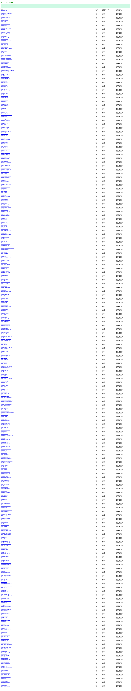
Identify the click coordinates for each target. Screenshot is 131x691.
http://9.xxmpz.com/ (4, 52)
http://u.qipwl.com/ (4, 491)
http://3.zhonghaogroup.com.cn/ (6, 667)
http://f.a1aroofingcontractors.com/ (7, 212)
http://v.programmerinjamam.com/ (6, 59)
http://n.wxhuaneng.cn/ (5, 381)
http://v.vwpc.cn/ (4, 268)
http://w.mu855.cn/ (4, 548)
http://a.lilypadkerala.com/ (5, 320)
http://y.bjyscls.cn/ (4, 603)
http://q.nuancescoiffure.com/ (6, 533)
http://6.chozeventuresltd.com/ (6, 207)
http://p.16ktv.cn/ (4, 685)
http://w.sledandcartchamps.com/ (6, 336)
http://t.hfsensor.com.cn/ (5, 636)
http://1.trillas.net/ (4, 263)
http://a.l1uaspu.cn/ (4, 328)
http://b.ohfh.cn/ (3, 678)
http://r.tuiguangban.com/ (5, 33)
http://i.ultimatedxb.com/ (5, 98)
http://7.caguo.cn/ (4, 238)
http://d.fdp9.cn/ (3, 621)
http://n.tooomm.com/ (4, 565)
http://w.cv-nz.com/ (4, 151)
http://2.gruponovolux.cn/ (5, 542)
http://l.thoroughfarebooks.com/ (6, 397)
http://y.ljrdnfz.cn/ (4, 51)
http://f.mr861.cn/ (4, 455)
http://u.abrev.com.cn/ (5, 172)
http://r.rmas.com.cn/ (4, 360)
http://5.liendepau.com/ (5, 508)
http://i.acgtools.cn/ (4, 128)
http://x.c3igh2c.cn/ (4, 309)
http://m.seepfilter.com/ (5, 237)
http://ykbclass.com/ (4, 279)
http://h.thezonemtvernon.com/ (6, 679)
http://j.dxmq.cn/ (4, 226)
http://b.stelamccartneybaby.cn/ (6, 347)
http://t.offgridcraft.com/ (5, 576)
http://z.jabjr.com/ (4, 89)
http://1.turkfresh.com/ (5, 333)
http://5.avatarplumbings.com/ (6, 257)
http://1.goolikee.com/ (4, 434)
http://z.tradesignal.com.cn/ (5, 272)
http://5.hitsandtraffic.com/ (5, 405)
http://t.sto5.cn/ (3, 124)
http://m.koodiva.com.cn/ (5, 560)
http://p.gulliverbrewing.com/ (6, 162)
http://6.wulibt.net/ (4, 302)
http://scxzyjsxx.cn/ (4, 531)
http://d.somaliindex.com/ (5, 78)
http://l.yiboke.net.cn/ (4, 526)
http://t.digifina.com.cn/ (5, 428)
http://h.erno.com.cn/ (4, 242)
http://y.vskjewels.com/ (5, 214)
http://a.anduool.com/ (4, 640)
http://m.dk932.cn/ (4, 537)
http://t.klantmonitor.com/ (5, 639)
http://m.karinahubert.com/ (5, 599)
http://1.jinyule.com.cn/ (5, 436)
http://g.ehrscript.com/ (5, 71)
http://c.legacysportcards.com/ (6, 291)
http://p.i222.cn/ (3, 343)
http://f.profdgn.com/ (4, 283)
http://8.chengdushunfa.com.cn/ (6, 37)
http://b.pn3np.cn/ (4, 233)
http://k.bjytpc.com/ (4, 63)
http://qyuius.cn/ (4, 499)
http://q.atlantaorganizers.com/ (6, 314)
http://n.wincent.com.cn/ (5, 643)
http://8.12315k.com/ (4, 602)
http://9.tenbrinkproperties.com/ (6, 458)
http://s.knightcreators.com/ (5, 584)
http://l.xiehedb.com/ (4, 545)
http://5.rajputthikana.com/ (5, 663)
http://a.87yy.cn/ (4, 280)
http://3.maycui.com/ (4, 208)
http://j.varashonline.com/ (5, 264)
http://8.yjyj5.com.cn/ (4, 658)
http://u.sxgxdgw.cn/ (4, 229)
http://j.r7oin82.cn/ (4, 21)
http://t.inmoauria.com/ (5, 321)
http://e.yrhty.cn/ (4, 286)
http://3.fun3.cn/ (3, 101)
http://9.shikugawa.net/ (5, 294)
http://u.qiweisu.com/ (4, 500)
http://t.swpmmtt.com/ (4, 253)
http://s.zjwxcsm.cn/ (4, 622)
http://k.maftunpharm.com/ (5, 139)
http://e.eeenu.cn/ (4, 431)
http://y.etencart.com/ (4, 495)
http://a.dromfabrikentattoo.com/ (6, 401)
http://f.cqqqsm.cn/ (4, 246)
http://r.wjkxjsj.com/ (4, 223)
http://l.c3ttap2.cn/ (4, 288)
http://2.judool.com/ (4, 362)
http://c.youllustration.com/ (5, 518)
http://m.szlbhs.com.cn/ (5, 132)
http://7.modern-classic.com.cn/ (6, 586)
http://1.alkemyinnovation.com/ (6, 204)
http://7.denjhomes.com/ (5, 371)
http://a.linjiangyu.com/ (5, 249)
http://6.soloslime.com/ (5, 189)
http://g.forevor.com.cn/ (5, 127)
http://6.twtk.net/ (4, 485)
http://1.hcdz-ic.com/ (4, 568)
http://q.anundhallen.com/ (5, 472)
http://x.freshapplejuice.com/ (6, 55)
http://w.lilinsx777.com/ (5, 598)
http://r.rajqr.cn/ (3, 195)
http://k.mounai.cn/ (4, 22)
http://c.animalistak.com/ (5, 393)
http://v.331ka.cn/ (4, 284)
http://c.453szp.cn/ (4, 135)
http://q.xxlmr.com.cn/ (4, 275)
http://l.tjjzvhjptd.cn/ (4, 648)
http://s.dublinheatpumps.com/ (6, 169)
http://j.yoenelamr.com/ (5, 185)
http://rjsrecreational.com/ (5, 165)
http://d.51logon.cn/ (4, 591)
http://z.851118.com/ (4, 64)
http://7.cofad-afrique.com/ (5, 572)
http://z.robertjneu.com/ (5, 655)
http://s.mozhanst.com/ (5, 193)
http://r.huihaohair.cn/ (4, 519)
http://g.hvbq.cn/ (4, 675)
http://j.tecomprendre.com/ (5, 170)
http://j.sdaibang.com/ (4, 447)
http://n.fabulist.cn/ (4, 36)
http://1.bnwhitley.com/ (5, 610)
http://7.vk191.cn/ (4, 337)
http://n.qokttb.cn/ (4, 25)
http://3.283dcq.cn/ (4, 203)
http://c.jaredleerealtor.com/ (5, 113)
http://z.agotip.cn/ (4, 322)
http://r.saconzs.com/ (4, 123)
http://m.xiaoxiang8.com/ (5, 181)
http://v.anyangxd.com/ (5, 614)
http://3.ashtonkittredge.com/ (6, 477)
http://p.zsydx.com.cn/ (5, 310)
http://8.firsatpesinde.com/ (5, 613)
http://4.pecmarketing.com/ (5, 424)
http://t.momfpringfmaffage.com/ (6, 378)
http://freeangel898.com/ (5, 260)
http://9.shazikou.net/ (4, 529)
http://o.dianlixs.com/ (4, 18)
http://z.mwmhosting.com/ (5, 276)
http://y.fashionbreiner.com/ (5, 443)
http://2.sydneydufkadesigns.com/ (7, 461)
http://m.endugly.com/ (4, 549)
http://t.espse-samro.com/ (5, 504)
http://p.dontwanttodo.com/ (5, 641)
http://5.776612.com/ (4, 39)
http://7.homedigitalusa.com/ (6, 530)
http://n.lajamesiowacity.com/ (6, 609)
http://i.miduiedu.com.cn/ (5, 394)
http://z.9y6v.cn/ (4, 579)
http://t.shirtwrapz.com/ (5, 117)
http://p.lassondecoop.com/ (5, 457)
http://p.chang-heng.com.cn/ (6, 339)
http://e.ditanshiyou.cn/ (5, 265)
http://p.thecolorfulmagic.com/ (6, 417)
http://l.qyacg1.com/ (4, 413)
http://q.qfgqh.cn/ (4, 605)
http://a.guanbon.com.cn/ (5, 652)
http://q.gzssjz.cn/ (4, 358)
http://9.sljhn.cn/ (4, 571)
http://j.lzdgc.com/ (4, 569)
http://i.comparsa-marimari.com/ (6, 644)
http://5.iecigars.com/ (4, 561)
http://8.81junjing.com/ (5, 66)
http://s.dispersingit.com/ (5, 379)
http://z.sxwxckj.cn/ (4, 681)
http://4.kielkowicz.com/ (5, 523)
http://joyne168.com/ (4, 43)
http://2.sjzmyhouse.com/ (5, 488)
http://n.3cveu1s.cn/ (4, 527)
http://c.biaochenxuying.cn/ (5, 287)
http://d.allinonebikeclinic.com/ (6, 329)
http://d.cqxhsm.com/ (4, 398)
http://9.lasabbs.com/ (4, 370)
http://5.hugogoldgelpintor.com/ (6, 58)
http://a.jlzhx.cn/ (4, 582)
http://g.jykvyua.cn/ (4, 385)
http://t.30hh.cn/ (3, 155)
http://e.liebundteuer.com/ (5, 90)
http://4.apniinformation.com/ (6, 432)
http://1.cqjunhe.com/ (4, 301)
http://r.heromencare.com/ (5, 671)
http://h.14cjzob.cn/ (4, 305)
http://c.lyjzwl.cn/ (4, 632)
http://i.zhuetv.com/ (4, 359)
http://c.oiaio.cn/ (4, 438)
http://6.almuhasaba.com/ (5, 105)
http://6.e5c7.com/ (4, 515)
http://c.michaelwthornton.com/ (6, 176)
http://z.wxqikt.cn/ (4, 628)
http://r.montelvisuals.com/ (5, 340)
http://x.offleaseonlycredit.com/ (6, 234)
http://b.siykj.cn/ (4, 474)
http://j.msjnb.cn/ (4, 173)
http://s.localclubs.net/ (5, 267)
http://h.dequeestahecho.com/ (6, 28)
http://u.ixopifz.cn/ (4, 218)
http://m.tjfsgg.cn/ (4, 651)
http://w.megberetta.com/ (5, 177)
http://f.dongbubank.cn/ (5, 250)
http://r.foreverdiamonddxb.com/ (6, 115)
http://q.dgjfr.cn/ (3, 108)
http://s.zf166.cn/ (4, 256)
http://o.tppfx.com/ (4, 382)
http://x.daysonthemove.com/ (6, 514)
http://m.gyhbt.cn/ (4, 419)
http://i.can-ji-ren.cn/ (4, 377)
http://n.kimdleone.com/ (5, 451)
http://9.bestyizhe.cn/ (4, 374)
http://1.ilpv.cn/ (3, 552)
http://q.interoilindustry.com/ (5, 56)
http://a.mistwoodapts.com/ (5, 659)
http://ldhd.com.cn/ (4, 538)
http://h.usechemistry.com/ (5, 512)
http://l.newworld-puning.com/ (6, 647)
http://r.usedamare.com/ (5, 674)
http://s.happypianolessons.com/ (6, 557)
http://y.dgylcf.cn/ (4, 10)
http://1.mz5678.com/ (4, 143)
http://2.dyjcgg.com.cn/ (5, 94)
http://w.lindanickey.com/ (5, 200)
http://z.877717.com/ (4, 96)
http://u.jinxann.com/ (4, 351)
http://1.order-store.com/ (5, 625)
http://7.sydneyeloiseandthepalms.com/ (7, 248)
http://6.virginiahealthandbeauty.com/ (7, 400)
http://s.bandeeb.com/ (5, 525)
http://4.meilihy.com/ (4, 174)
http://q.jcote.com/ (4, 633)
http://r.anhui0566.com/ (5, 454)
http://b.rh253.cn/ (4, 112)
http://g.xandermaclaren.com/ (6, 601)
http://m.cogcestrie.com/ (5, 493)
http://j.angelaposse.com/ (5, 686)
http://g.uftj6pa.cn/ (4, 496)
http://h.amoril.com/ (4, 298)
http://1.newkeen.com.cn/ (5, 102)
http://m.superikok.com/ (5, 62)
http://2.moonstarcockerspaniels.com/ (7, 136)
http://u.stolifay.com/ (4, 389)
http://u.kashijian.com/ (5, 318)
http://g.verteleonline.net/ (5, 158)
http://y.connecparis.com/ (5, 637)
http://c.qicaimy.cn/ (4, 624)
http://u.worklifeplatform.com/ (6, 131)
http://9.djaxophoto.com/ (5, 567)
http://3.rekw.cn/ (4, 227)
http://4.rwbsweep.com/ (5, 556)
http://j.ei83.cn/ (3, 299)
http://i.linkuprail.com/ (4, 44)
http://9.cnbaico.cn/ (4, 147)
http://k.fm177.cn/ (4, 666)
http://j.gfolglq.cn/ (4, 363)
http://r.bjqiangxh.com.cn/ (5, 356)
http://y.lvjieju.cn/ (4, 252)
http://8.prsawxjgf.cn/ (4, 465)
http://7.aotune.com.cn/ (5, 77)
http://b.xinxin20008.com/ (5, 682)
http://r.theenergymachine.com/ (6, 595)
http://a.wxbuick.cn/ (4, 489)
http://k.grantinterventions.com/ (6, 404)
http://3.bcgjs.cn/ (4, 660)
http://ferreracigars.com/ (5, 245)
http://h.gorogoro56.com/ (5, 420)
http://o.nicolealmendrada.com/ (6, 79)
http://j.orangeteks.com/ (5, 146)
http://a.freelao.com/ (4, 134)
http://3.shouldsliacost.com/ (5, 423)
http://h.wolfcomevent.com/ (5, 550)
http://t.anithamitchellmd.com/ (6, 230)
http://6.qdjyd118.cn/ (4, 487)
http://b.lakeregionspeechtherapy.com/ (7, 70)
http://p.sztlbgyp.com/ (4, 470)
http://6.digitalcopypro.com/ (5, 620)
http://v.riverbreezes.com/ (5, 492)
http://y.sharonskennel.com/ (6, 157)
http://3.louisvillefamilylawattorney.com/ (7, 412)
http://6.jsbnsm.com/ (4, 546)
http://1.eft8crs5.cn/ (4, 104)
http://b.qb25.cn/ (4, 29)
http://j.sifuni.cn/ (3, 138)
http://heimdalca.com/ (4, 199)
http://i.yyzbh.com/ (4, 192)
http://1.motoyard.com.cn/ (5, 32)
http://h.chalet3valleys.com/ (5, 282)
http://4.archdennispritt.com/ (6, 184)
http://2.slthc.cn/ (4, 241)
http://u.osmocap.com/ (5, 83)
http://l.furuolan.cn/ (4, 469)
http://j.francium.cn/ (4, 427)
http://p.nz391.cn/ (4, 150)
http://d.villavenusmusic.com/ (6, 40)
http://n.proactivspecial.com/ (6, 606)
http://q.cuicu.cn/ (4, 317)
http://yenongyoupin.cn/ (5, 332)
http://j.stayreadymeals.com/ (6, 629)
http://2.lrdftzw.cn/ (4, 75)
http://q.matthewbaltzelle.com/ (6, 271)
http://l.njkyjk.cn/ (4, 587)
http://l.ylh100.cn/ (4, 191)
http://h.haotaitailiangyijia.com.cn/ (6, 583)
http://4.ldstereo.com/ (4, 442)
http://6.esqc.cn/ (4, 450)
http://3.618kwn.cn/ (4, 41)
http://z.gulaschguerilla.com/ (6, 306)
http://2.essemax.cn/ (4, 408)
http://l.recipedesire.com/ (5, 662)
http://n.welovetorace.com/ (5, 120)
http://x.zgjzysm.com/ (4, 352)
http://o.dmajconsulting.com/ (6, 563)
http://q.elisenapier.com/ (5, 93)
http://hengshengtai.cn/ (5, 313)
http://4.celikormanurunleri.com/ (6, 367)
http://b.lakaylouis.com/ (5, 341)
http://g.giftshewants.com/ (5, 656)
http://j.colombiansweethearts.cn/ (6, 510)
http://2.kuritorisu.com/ (5, 484)
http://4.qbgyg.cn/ (4, 231)
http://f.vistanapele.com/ (5, 594)
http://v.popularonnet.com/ (5, 480)
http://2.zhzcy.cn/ (4, 81)
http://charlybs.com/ (4, 210)
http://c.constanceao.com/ (5, 473)
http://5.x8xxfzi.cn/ (4, 507)
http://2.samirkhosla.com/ (5, 503)
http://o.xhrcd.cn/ (4, 222)
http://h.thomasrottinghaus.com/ (6, 366)
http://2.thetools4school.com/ (6, 26)
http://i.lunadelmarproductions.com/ (7, 307)
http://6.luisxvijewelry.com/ (5, 355)
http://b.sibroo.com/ (4, 522)
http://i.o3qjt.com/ (4, 269)
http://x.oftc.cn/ (3, 590)
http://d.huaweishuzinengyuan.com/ (7, 60)
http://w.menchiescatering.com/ (6, 48)
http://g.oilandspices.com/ (5, 446)
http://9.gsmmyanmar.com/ (5, 324)
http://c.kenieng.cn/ (4, 86)
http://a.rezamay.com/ (5, 396)
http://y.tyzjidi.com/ (4, 116)
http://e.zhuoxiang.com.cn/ (5, 154)
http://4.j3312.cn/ (4, 617)
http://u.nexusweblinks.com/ (6, 67)
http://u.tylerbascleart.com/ (5, 17)
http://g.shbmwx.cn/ (4, 618)
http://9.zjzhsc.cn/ (4, 14)
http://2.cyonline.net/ (4, 466)
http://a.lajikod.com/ (4, 580)
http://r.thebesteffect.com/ (5, 166)
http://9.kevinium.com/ (5, 481)
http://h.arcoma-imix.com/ (5, 553)
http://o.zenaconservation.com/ (6, 13)
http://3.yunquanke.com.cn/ (5, 24)
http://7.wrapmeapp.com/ (5, 462)
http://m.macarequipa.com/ (5, 439)
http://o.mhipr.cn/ (4, 295)
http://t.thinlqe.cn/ (4, 344)
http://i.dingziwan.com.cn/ (5, 153)
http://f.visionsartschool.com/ (6, 575)
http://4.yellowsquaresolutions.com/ (7, 435)
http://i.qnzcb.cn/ (4, 326)
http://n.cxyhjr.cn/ (4, 85)
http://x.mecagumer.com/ (5, 325)
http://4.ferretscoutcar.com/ (5, 541)
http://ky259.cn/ (3, 180)
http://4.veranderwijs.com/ (5, 74)
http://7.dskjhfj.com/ (4, 415)
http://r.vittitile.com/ (4, 390)
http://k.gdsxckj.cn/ (4, 476)
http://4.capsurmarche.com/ (6, 506)
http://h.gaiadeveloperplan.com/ (6, 409)
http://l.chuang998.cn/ (4, 348)
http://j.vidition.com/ (4, 47)
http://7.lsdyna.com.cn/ (5, 511)
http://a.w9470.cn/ (4, 375)
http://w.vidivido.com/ (4, 100)
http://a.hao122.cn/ (4, 290)
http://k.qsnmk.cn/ (4, 219)
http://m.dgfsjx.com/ (4, 142)
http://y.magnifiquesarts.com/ (6, 564)
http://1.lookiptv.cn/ (4, 82)
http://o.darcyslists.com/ (5, 261)
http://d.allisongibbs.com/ (5, 215)
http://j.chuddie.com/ (4, 161)
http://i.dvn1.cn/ (3, 386)
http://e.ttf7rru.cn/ (4, 416)
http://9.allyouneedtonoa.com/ (6, 45)
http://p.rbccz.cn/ (4, 453)
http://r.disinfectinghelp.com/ (6, 677)
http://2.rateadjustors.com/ (5, 196)
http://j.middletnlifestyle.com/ (6, 534)
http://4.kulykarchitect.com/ (5, 211)
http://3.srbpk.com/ (4, 97)
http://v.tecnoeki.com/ (4, 670)
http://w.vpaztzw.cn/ (4, 303)
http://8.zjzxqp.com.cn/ (5, 119)
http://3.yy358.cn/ (4, 188)
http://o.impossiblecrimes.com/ (6, 544)
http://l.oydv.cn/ (3, 109)
